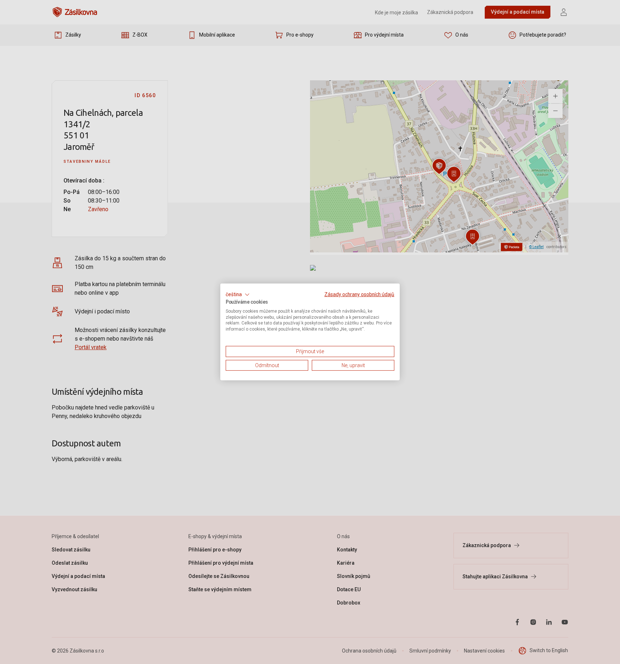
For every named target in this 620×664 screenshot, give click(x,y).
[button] (238, 294)
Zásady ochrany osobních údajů (359, 294)
